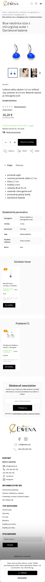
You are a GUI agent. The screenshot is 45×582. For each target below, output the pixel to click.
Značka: (7, 110)
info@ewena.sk (24, 444)
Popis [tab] (9, 165)
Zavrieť (37, 157)
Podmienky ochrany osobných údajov (15, 496)
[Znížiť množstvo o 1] (6, 142)
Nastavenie (22, 578)
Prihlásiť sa (22, 408)
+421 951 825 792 (24, 449)
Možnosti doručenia (13, 132)
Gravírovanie (7, 510)
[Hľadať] (31, 3)
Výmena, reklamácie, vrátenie (13, 493)
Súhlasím (24, 573)
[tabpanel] (11, 288)
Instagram (26, 439)
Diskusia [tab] (19, 165)
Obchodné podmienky (10, 490)
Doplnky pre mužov (9, 524)
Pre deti (5, 517)
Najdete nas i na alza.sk (22, 556)
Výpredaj (5, 513)
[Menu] (40, 3)
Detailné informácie (10, 100)
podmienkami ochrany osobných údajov (26, 414)
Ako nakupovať (7, 500)
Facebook (19, 439)
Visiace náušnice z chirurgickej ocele (26, 218)
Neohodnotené (20, 107)
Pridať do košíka (27, 142)
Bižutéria (5, 520)
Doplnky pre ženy (8, 528)
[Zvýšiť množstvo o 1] (15, 142)
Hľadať (10, 545)
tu (32, 568)
